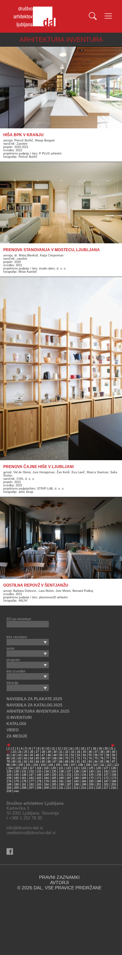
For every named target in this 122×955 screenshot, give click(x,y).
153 (76, 774)
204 (9, 787)
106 (65, 765)
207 (31, 787)
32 (66, 751)
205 (16, 787)
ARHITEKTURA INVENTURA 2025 (38, 711)
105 (58, 765)
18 (94, 748)
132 (31, 771)
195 (53, 784)
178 (38, 781)
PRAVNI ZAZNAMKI (59, 877)
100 (20, 765)
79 (8, 761)
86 (49, 761)
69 (60, 758)
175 (16, 781)
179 (46, 781)
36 (90, 751)
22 (8, 751)
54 (84, 755)
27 (37, 751)
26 (31, 751)
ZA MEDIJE (17, 736)
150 (53, 774)
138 (76, 771)
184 (83, 781)
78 (113, 758)
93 (90, 761)
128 (113, 768)
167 (68, 778)
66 (43, 758)
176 (23, 781)
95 (101, 761)
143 (113, 771)
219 (9, 791)
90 (72, 761)
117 (32, 768)
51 (66, 755)
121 (61, 768)
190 (16, 784)
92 (84, 761)
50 (60, 755)
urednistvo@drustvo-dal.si (31, 832)
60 (8, 758)
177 (31, 781)
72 (78, 758)
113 (116, 765)
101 (28, 765)
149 (46, 774)
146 (23, 774)
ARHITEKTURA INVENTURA (61, 39)
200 (91, 784)
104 (50, 765)
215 (90, 787)
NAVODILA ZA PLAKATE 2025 (34, 699)
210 (53, 787)
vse (16, 791)
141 (98, 771)
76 (101, 758)
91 (78, 761)
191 (23, 784)
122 (68, 768)
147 (31, 774)
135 (53, 771)
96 (107, 761)
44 (25, 755)
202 (106, 784)
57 (101, 755)
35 (84, 751)
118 (39, 768)
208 (38, 787)
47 (43, 755)
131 (23, 771)
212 (68, 787)
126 (98, 768)
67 (49, 758)
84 (37, 761)
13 (65, 748)
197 (68, 784)
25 (25, 751)
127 (105, 768)
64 (31, 758)
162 (31, 778)
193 (38, 784)
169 (83, 778)
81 (19, 761)
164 (46, 778)
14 (71, 748)
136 (61, 771)
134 (46, 771)
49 (55, 755)
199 (83, 784)
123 (76, 768)
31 (60, 751)
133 (38, 771)
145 (16, 774)
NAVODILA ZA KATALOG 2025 (34, 705)
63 (25, 758)
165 (53, 778)
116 (24, 768)
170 (91, 778)
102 (35, 765)
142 (106, 771)
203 (113, 784)
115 (17, 768)
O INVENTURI (19, 717)
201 (98, 784)
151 (61, 774)
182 (68, 781)
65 (37, 758)
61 (14, 758)
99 (14, 765)
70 (66, 758)
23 (14, 751)
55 (90, 755)
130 (16, 771)
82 (25, 761)
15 (76, 748)
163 (38, 778)
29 (49, 751)
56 (96, 755)
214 (83, 787)
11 (53, 748)
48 (49, 755)
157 (106, 774)
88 (60, 761)
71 (72, 758)
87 (55, 761)
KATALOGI (16, 723)
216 (98, 787)
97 (113, 761)
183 (76, 781)
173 (113, 778)
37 (96, 751)
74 (90, 758)
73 (84, 758)
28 (43, 751)
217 (105, 787)
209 (46, 787)
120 (53, 768)
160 (16, 778)
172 (106, 778)
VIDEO (13, 730)
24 (19, 751)
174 (9, 781)
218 (113, 787)
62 (19, 758)
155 (91, 774)
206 (23, 787)
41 (8, 755)
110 (95, 765)
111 (102, 765)
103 (43, 765)
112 (109, 765)
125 (90, 768)
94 (96, 761)
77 (107, 758)
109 (88, 765)
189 (9, 784)
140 (91, 771)
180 (53, 781)
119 (46, 768)
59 (113, 755)
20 (106, 748)
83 (31, 761)
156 (98, 774)
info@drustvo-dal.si (25, 827)
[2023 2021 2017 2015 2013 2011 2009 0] (28, 642)
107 (73, 765)
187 (106, 781)
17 (88, 748)
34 (78, 751)
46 (37, 755)
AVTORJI (59, 882)
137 (68, 771)
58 (107, 755)
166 (61, 778)
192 (31, 784)
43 (19, 755)
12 (59, 748)
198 (76, 784)
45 (31, 755)
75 (96, 758)
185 (91, 781)
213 (76, 787)
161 (23, 778)
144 (9, 774)
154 (83, 774)
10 (47, 748)
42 (14, 755)
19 (100, 748)
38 (101, 751)
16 (82, 748)
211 (61, 787)
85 (43, 761)
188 (113, 781)
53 (78, 755)
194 (46, 784)
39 (107, 751)
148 (38, 774)
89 (66, 761)
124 (83, 768)
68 (55, 758)
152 (68, 774)
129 (9, 771)
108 (80, 765)
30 (55, 751)
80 (14, 761)
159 (9, 778)
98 (8, 765)
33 (72, 751)
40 (113, 751)
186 (98, 781)
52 (72, 755)
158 (113, 774)
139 (83, 771)
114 (10, 768)
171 (98, 778)
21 (112, 748)
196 (61, 784)
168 (76, 778)
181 (61, 781)
